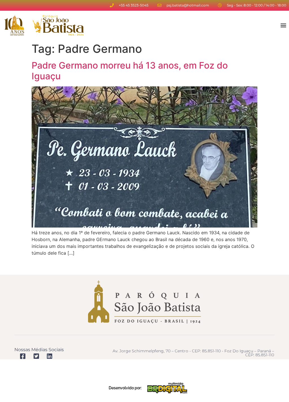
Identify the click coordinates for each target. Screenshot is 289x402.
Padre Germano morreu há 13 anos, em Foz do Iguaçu (130, 71)
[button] (283, 25)
